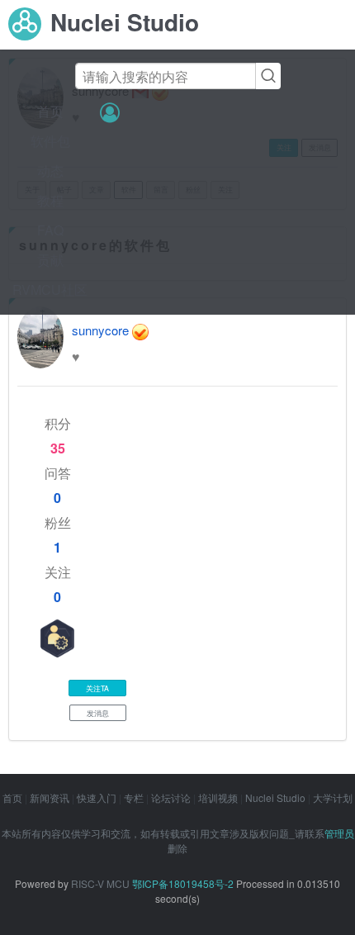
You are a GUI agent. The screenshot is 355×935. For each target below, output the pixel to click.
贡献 (50, 259)
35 (57, 448)
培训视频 (218, 797)
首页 (50, 111)
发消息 (98, 713)
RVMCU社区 (50, 289)
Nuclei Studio (275, 797)
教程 (50, 200)
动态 (50, 170)
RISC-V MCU (100, 883)
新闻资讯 (49, 797)
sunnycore (100, 330)
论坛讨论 (171, 797)
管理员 (339, 833)
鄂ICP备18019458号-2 (183, 883)
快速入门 (96, 797)
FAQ (50, 230)
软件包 (50, 140)
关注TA (97, 688)
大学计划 (333, 797)
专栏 (134, 797)
